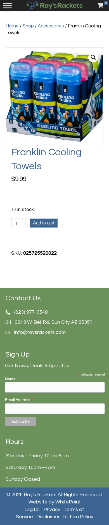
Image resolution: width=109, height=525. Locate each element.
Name (10, 379)
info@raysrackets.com (40, 332)
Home (12, 26)
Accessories (51, 26)
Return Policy (78, 516)
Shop (28, 26)
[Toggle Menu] (7, 5)
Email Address (19, 399)
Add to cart (43, 223)
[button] (93, 57)
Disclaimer (48, 516)
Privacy (52, 509)
